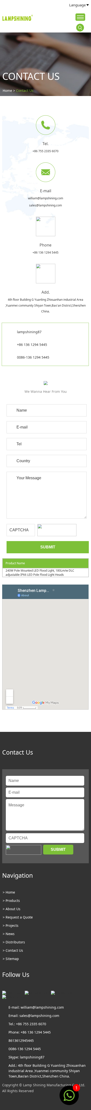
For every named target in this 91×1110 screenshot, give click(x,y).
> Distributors (14, 942)
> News (9, 933)
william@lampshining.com (45, 198)
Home (7, 90)
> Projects (10, 925)
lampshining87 (29, 332)
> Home (9, 892)
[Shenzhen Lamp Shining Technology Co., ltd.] (18, 19)
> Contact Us (13, 950)
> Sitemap (11, 958)
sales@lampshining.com (45, 205)
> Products (11, 900)
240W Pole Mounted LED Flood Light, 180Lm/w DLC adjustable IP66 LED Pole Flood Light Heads (40, 572)
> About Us (11, 909)
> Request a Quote (18, 917)
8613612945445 (21, 1040)
